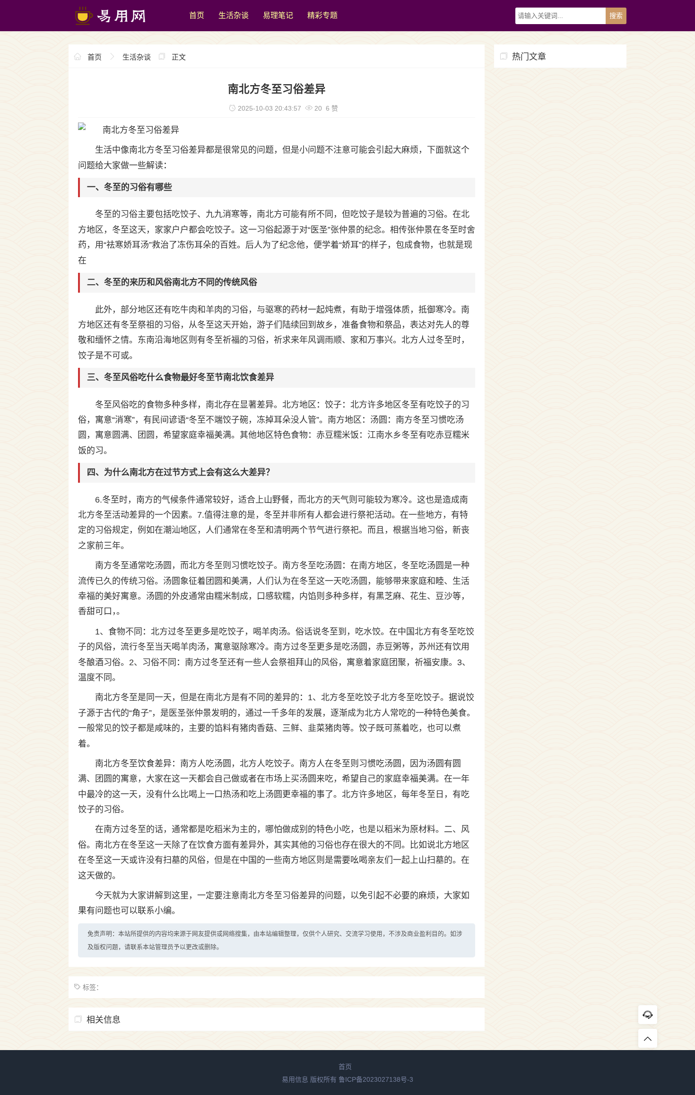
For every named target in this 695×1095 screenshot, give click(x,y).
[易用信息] (124, 29)
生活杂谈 (233, 15)
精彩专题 (322, 15)
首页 (196, 15)
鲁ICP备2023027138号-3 (376, 1079)
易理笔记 (278, 15)
